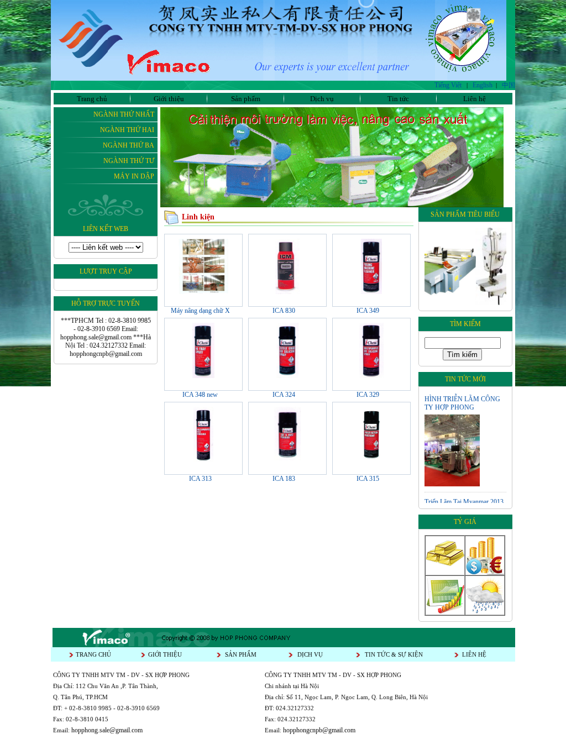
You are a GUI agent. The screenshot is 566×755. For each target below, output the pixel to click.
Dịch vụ (322, 99)
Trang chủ (92, 99)
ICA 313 (200, 479)
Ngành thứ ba (128, 145)
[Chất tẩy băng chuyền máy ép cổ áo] (371, 292)
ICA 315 (368, 479)
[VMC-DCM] (428, 303)
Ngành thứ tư (128, 161)
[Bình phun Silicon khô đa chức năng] (371, 376)
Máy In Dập (134, 176)
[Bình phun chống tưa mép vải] (203, 376)
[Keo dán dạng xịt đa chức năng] (203, 460)
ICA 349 (368, 310)
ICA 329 (368, 395)
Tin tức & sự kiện (394, 654)
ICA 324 (283, 395)
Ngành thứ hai (127, 130)
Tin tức (398, 99)
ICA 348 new (200, 395)
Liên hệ (474, 99)
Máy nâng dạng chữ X (200, 310)
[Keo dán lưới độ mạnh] (371, 460)
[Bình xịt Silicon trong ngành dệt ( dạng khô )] (287, 376)
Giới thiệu (169, 99)
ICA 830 (283, 310)
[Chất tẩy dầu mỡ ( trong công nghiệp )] (287, 292)
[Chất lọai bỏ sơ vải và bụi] (287, 460)
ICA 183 (283, 479)
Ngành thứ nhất (123, 114)
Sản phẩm (245, 99)
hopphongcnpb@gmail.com (319, 730)
